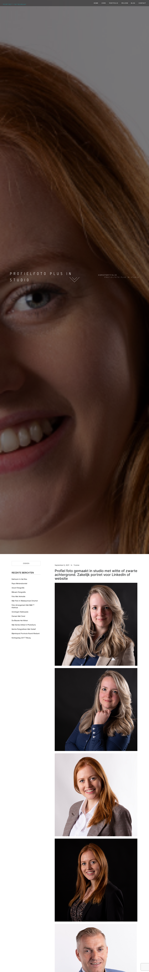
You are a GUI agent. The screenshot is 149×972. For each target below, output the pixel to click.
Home (95, 3)
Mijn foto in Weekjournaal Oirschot (25, 601)
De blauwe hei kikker (20, 620)
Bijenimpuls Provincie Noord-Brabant (26, 633)
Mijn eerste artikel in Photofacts (24, 625)
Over (103, 3)
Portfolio (113, 3)
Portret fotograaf (15, 4)
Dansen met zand (18, 616)
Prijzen (124, 3)
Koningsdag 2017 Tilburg (21, 638)
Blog (133, 3)
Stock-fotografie (18, 588)
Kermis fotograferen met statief (24, 629)
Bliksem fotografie (19, 592)
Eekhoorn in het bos (19, 579)
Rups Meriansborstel (19, 583)
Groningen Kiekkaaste (20, 612)
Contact (142, 3)
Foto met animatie (18, 596)
